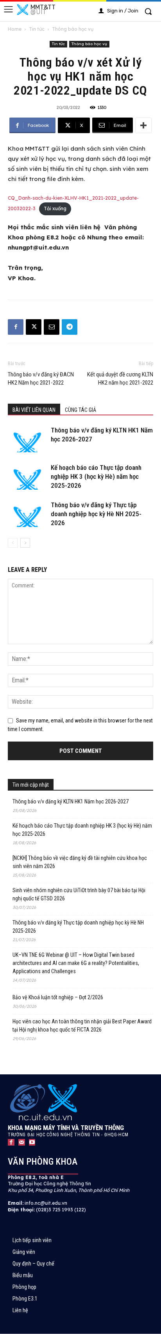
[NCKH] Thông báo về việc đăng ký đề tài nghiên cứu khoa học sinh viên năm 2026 (80, 862)
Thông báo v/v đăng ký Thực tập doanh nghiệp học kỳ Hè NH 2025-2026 (96, 514)
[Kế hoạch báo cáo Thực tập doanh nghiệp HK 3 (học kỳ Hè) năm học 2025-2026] (27, 476)
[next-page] (25, 543)
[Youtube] (32, 1142)
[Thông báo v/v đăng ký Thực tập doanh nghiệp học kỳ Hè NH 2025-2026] (27, 514)
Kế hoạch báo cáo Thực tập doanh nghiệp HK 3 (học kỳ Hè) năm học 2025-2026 (96, 476)
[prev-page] (13, 543)
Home (14, 29)
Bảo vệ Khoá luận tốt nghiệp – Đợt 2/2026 (58, 997)
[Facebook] (15, 327)
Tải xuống (55, 208)
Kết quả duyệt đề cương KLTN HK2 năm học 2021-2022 (120, 378)
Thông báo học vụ (72, 29)
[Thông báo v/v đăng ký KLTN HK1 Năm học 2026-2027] (27, 439)
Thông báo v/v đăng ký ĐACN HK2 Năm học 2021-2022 (41, 378)
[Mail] (21, 1142)
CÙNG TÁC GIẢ (80, 410)
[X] (33, 327)
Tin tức (37, 29)
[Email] (51, 327)
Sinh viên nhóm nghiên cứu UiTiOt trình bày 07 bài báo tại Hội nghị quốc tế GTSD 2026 (79, 894)
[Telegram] (69, 327)
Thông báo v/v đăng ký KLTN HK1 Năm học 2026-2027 (71, 801)
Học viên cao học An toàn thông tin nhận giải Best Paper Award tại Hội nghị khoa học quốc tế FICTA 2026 (82, 1025)
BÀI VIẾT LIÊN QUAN (34, 410)
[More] (143, 125)
